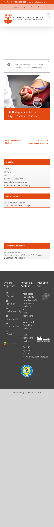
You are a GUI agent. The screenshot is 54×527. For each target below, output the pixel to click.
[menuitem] (10, 294)
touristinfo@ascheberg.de (37, 2)
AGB (39, 392)
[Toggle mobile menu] (48, 14)
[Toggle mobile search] (48, 17)
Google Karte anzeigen (16, 258)
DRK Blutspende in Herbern (13, 141)
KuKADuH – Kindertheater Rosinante (38, 142)
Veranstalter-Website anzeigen (17, 205)
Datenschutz (30, 392)
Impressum (18, 392)
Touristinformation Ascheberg (17, 185)
